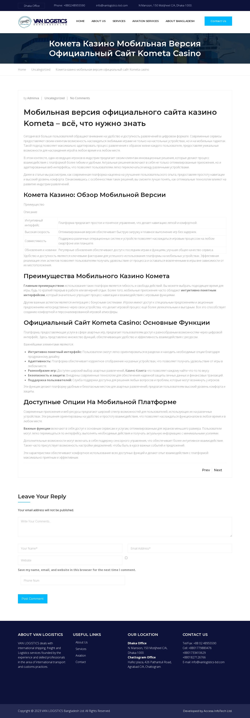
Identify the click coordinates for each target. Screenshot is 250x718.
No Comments (80, 98)
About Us (99, 21)
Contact (81, 662)
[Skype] (223, 5)
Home (80, 21)
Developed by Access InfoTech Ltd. (207, 711)
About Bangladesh (180, 21)
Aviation (81, 655)
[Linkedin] (42, 681)
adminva (33, 98)
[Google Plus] (34, 681)
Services (119, 21)
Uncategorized (54, 98)
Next (218, 470)
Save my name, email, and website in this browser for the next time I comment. (77, 570)
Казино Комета (135, 371)
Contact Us (218, 21)
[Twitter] (215, 5)
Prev (206, 470)
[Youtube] (231, 5)
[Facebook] (208, 5)
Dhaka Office (32, 6)
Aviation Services (145, 21)
